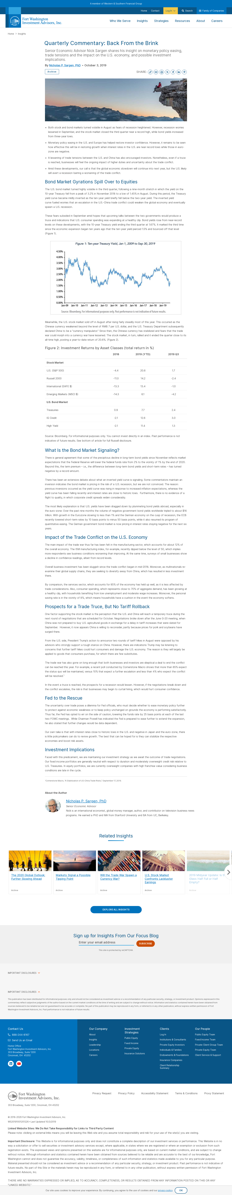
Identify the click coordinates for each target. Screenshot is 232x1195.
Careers (93, 1055)
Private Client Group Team (209, 1044)
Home (11, 33)
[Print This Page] (161, 72)
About (92, 1034)
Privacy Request (101, 1093)
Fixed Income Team (205, 1039)
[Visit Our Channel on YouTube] (19, 1063)
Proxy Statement (214, 1093)
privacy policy (165, 1190)
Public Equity (131, 1038)
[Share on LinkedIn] (178, 72)
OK (181, 1190)
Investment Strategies (132, 1030)
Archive (52, 71)
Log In (163, 1034)
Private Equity (132, 1048)
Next (228, 872)
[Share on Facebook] (173, 72)
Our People (202, 1028)
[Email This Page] (156, 72)
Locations (94, 1049)
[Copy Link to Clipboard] (150, 72)
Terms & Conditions (186, 1093)
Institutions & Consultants (173, 1039)
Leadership (95, 1044)
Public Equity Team (205, 1034)
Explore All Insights (116, 909)
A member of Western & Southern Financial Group (116, 3)
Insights (22, 33)
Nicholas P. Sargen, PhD (65, 65)
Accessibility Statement (154, 1093)
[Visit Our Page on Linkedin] (11, 1063)
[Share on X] (167, 72)
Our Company (98, 1028)
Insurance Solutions (135, 1053)
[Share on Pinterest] (184, 72)
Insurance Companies (171, 1060)
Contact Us (15, 1028)
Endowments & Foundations (174, 1055)
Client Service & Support (208, 1055)
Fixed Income (131, 1043)
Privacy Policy (126, 1093)
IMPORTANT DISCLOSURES (22, 973)
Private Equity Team (205, 1049)
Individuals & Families (171, 1049)
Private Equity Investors (172, 1044)
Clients (164, 1028)
